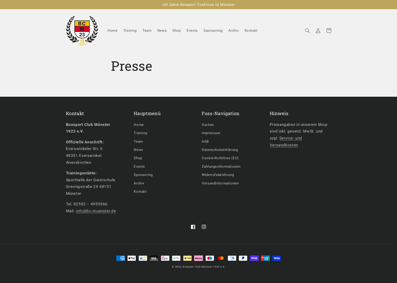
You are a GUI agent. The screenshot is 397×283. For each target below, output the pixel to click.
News (138, 150)
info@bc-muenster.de (96, 211)
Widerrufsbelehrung (218, 175)
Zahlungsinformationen (221, 166)
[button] (307, 30)
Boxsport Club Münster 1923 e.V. (204, 266)
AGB (205, 141)
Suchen (208, 125)
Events (139, 166)
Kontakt (140, 192)
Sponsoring (143, 175)
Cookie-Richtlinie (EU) (220, 158)
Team (138, 141)
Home (139, 125)
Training (140, 133)
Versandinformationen (220, 183)
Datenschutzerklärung (220, 150)
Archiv (139, 183)
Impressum (211, 133)
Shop (138, 158)
